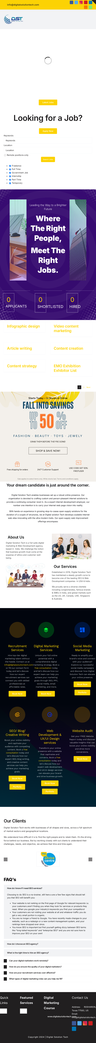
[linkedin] (90, 2)
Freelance (16, 165)
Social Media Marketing (82, 648)
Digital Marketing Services (46, 648)
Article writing (19, 348)
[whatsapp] (90, 7)
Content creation (68, 348)
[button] (48, 888)
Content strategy (22, 366)
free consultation (43, 668)
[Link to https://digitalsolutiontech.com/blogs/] (17, 630)
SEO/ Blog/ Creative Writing (17, 733)
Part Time (16, 179)
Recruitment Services (17, 648)
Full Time (15, 169)
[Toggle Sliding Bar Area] (94, 2)
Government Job (19, 172)
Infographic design (23, 326)
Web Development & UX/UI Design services (49, 736)
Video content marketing (66, 328)
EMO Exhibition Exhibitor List (67, 368)
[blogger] (86, 7)
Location (8, 145)
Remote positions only (17, 155)
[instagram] (81, 2)
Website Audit (82, 731)
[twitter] (76, 2)
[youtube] (86, 2)
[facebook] (71, 2)
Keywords (8, 135)
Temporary (16, 183)
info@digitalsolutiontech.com (18, 665)
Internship (16, 176)
